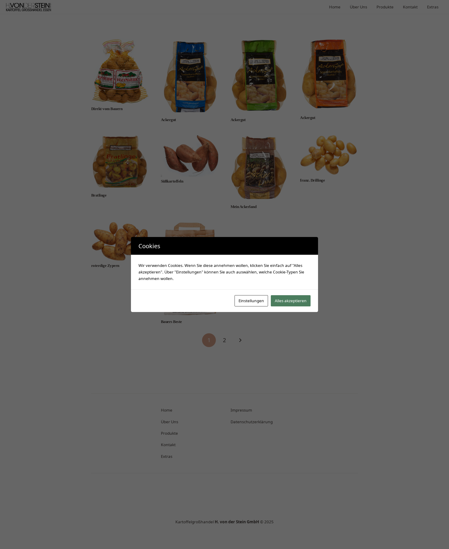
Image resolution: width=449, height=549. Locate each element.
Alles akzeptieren (291, 300)
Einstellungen (251, 300)
